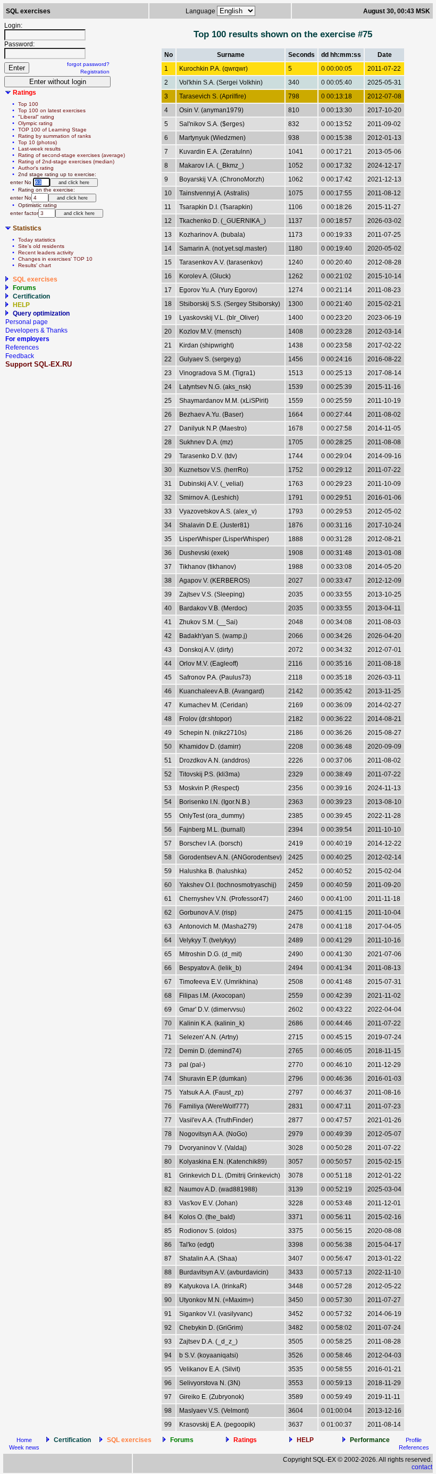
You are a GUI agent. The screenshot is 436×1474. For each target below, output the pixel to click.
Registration (95, 71)
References (22, 347)
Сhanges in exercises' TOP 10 (55, 259)
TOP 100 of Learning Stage (52, 130)
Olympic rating (35, 123)
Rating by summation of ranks (54, 136)
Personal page (26, 322)
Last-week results (39, 149)
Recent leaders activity (45, 252)
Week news (24, 1447)
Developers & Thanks (36, 330)
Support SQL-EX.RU (38, 364)
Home (24, 1440)
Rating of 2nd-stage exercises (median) (66, 161)
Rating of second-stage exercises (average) (71, 155)
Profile (414, 1440)
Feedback (19, 356)
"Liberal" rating (36, 117)
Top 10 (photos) (37, 142)
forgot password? (88, 64)
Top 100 (28, 104)
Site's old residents (41, 246)
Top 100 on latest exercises (52, 110)
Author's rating (36, 168)
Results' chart (34, 265)
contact (422, 1467)
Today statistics (36, 240)
